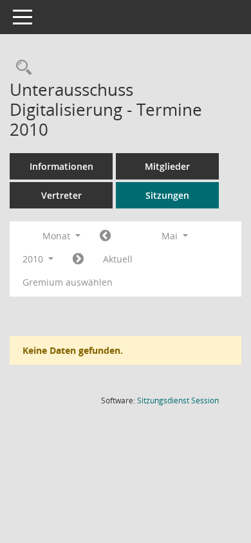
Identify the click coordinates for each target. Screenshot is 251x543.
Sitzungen (167, 195)
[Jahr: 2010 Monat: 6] (78, 259)
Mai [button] (171, 236)
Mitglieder (167, 166)
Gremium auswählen (68, 282)
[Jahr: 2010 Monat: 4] (105, 236)
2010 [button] (34, 259)
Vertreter (61, 195)
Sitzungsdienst (178, 400)
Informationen (61, 166)
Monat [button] (57, 236)
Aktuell (118, 259)
